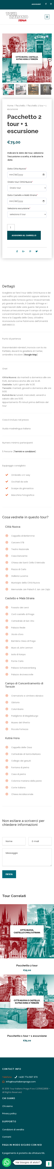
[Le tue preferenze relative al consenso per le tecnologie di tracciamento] (49, 1164)
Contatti (6, 1136)
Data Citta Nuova (17, 168)
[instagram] (51, 4)
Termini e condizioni (24, 451)
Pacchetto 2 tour (27, 965)
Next (51, 88)
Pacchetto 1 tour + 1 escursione (27, 1035)
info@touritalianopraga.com (21, 1081)
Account (36, 4)
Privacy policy (9, 1113)
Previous (2, 88)
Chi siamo (7, 1106)
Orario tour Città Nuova (20, 181)
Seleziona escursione (19, 208)
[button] (6, 1162)
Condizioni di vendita (13, 1129)
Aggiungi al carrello (24, 235)
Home (10, 105)
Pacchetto (20, 105)
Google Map (30, 354)
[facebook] (45, 4)
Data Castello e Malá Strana (23, 195)
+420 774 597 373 (28, 1077)
